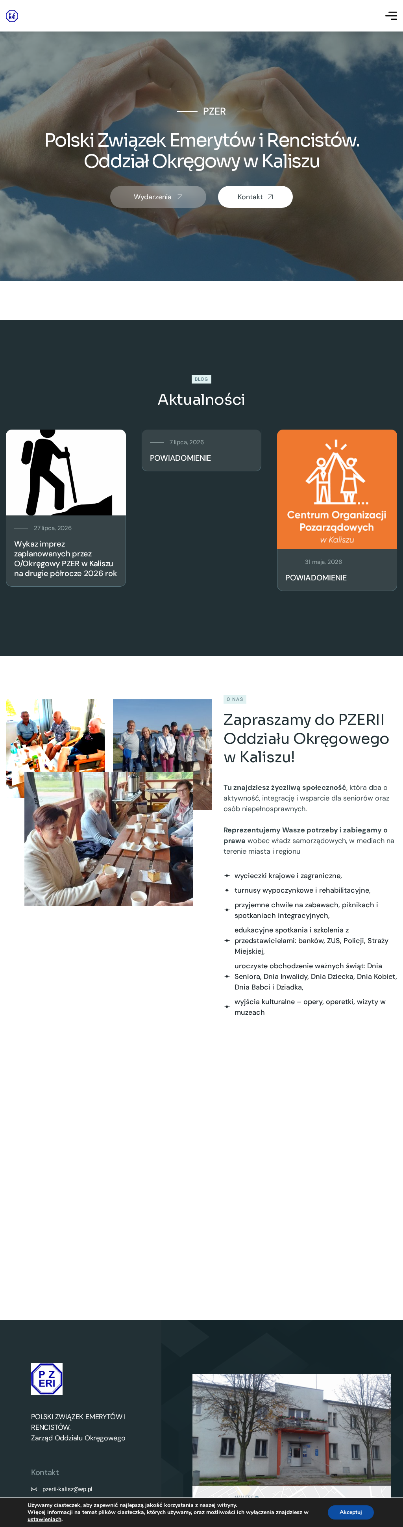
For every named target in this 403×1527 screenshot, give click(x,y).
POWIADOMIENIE (180, 458)
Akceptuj (351, 1512)
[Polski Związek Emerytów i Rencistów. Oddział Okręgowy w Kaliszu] (12, 16)
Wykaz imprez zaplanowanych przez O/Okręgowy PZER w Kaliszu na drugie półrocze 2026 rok (65, 558)
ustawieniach (44, 1519)
